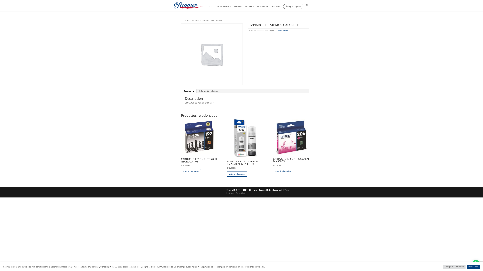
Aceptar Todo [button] (473, 266)
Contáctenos (262, 7)
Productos (249, 7)
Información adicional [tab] (208, 91)
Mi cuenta (275, 7)
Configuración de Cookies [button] (454, 266)
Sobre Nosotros (224, 7)
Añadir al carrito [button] (191, 171)
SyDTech (285, 190)
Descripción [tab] (189, 91)
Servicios (238, 7)
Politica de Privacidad (235, 193)
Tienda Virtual (191, 20)
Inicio (211, 7)
